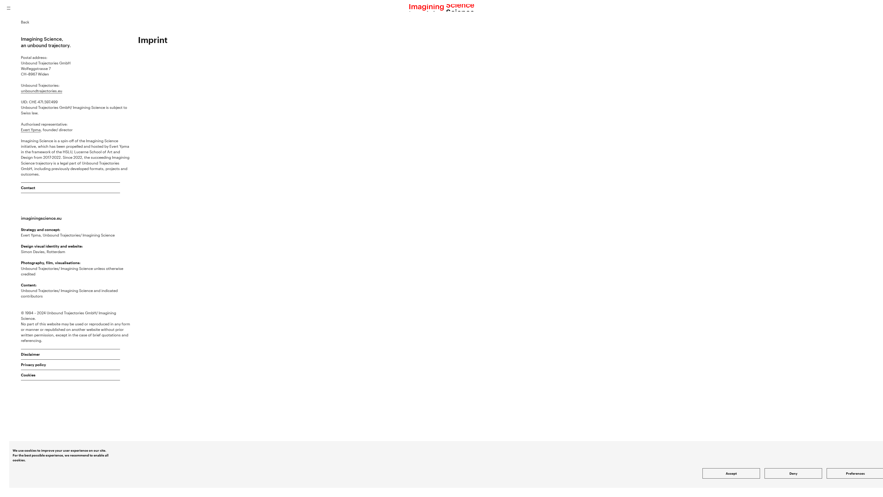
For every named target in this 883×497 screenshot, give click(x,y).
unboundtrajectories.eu (41, 91)
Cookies (28, 375)
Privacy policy (33, 364)
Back (25, 22)
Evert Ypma (31, 129)
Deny (793, 473)
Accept (731, 473)
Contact (28, 187)
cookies (30, 450)
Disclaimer (30, 354)
